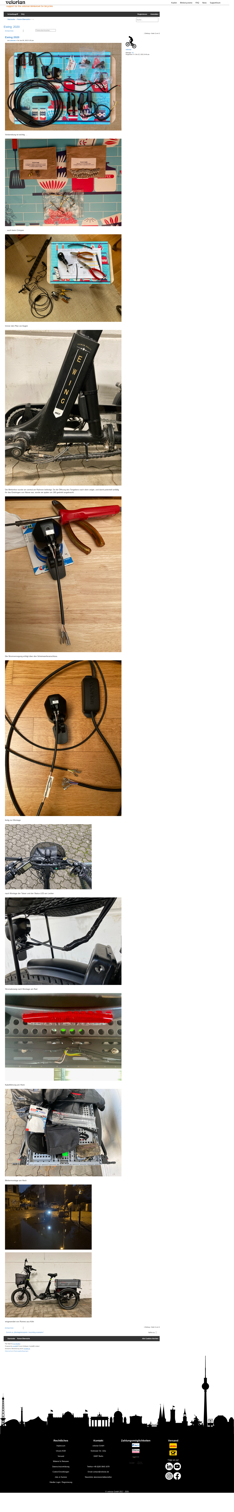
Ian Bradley (16, 1343)
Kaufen (174, 3)
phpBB (15, 1346)
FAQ (197, 3)
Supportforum (215, 3)
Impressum (60, 1446)
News (204, 3)
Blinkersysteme (186, 3)
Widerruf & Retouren (61, 1461)
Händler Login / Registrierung (61, 1482)
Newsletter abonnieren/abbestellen (98, 1477)
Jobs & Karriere (61, 1477)
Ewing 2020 (12, 26)
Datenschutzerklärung (60, 1467)
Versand (61, 1456)
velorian (128, 49)
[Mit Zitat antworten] (119, 37)
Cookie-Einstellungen (61, 1472)
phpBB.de (27, 1348)
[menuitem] (21, 14)
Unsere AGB (61, 1451)
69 (133, 52)
